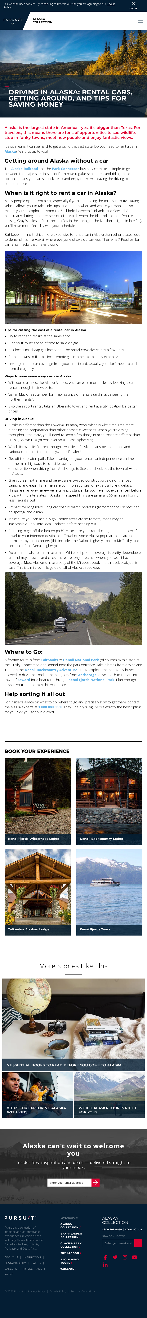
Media (9, 1274)
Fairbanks (49, 660)
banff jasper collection (71, 1235)
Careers (11, 1268)
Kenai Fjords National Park (91, 679)
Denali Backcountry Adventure (51, 670)
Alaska (10, 151)
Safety (36, 1263)
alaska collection (69, 1225)
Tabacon (67, 1269)
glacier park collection (71, 1245)
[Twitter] (114, 1257)
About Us (11, 1257)
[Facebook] (104, 1257)
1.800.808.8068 (50, 707)
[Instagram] (124, 1257)
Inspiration (32, 1257)
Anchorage (87, 674)
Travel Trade (32, 1268)
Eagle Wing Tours (69, 1261)
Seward (23, 679)
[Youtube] (133, 1257)
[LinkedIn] (104, 1264)
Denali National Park (81, 660)
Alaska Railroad (24, 168)
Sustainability (15, 1263)
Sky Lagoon (69, 1253)
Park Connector (65, 168)
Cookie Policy (58, 1291)
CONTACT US (133, 1229)
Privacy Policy (36, 1291)
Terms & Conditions (83, 1291)
